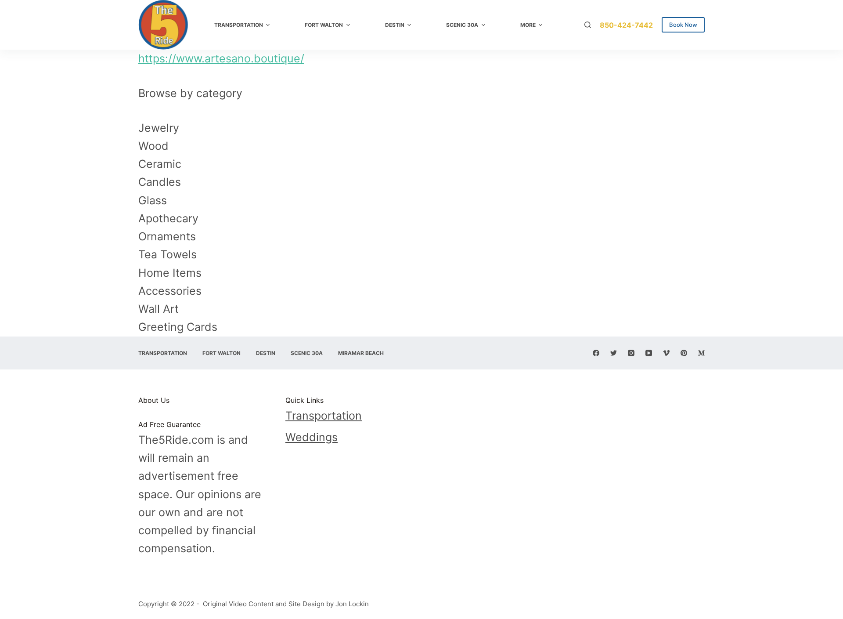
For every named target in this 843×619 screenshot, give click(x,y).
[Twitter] (613, 353)
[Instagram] (631, 353)
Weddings (311, 437)
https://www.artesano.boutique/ (221, 58)
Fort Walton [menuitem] (324, 25)
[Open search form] (587, 25)
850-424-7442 (626, 25)
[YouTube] (648, 353)
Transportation (323, 415)
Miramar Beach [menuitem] (361, 353)
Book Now (683, 24)
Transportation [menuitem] (238, 25)
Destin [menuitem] (394, 25)
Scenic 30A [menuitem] (462, 25)
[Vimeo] (666, 353)
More (528, 25)
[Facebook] (596, 353)
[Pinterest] (684, 353)
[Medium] (701, 353)
